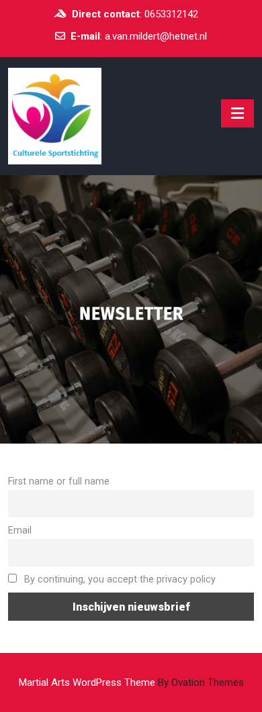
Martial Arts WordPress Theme (131, 682)
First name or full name (59, 481)
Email (20, 530)
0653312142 (171, 14)
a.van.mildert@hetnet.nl (156, 36)
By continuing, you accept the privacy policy (118, 579)
